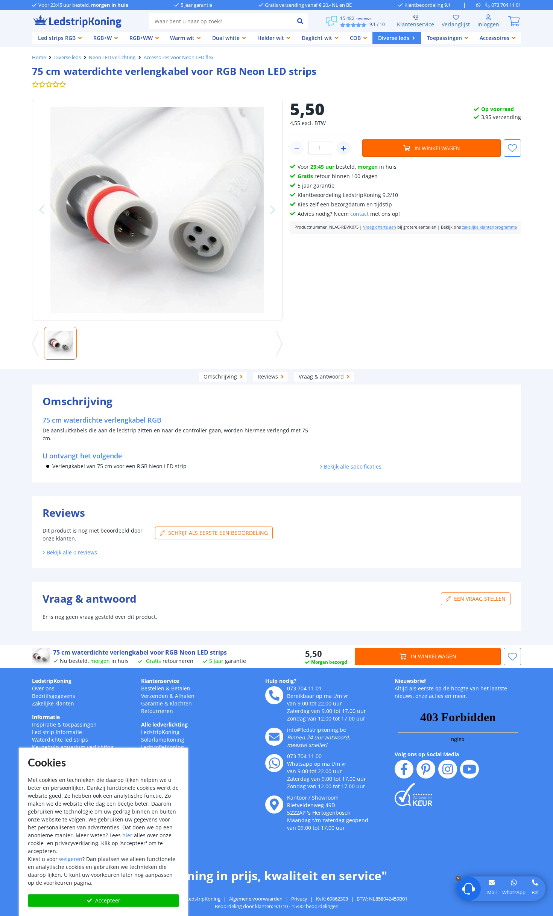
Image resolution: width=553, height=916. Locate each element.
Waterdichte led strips (60, 739)
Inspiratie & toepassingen (64, 724)
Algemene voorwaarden (256, 898)
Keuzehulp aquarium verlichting (73, 747)
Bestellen (152, 688)
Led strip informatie (57, 732)
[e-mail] (274, 737)
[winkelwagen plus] (343, 148)
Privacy (299, 898)
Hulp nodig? (280, 680)
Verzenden (154, 695)
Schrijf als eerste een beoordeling (218, 532)
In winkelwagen (437, 148)
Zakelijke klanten (53, 703)
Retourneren (157, 710)
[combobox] (221, 21)
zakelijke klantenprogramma (489, 227)
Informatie (46, 717)
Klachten (181, 703)
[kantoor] (274, 804)
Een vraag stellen (480, 598)
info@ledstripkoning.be (316, 729)
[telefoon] (274, 695)
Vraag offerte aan (379, 227)
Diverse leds (67, 57)
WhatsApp (514, 892)
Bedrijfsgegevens (53, 695)
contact (359, 213)
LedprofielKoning (162, 747)
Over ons (43, 688)
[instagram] (447, 769)
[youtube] (469, 769)
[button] (512, 148)
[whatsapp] (480, 5)
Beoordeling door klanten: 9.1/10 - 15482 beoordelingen (277, 906)
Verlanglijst (456, 24)
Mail (492, 892)
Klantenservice (415, 24)
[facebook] (404, 769)
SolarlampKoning (162, 739)
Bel (535, 892)
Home (39, 57)
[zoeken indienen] (300, 21)
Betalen (180, 688)
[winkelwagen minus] (297, 148)
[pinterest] (425, 769)
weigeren (70, 859)
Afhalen (184, 695)
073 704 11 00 (304, 756)
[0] (514, 21)
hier (127, 835)
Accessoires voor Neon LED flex (179, 57)
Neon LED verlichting (112, 57)
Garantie (152, 703)
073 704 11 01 (304, 688)
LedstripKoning (51, 680)
